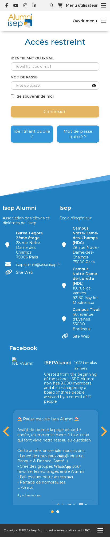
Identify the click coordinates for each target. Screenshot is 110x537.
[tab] (52, 511)
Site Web (24, 272)
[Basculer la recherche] (51, 5)
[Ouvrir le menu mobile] (103, 5)
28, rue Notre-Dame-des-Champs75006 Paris (86, 245)
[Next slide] (103, 431)
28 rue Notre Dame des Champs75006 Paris (29, 245)
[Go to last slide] (6, 431)
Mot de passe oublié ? (78, 134)
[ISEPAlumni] (22, 361)
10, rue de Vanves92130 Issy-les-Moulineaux (86, 285)
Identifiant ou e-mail (32, 58)
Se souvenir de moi (35, 96)
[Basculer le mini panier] (60, 5)
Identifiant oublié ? (32, 134)
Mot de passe (24, 77)
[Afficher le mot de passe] (94, 85)
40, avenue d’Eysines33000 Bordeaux (87, 319)
